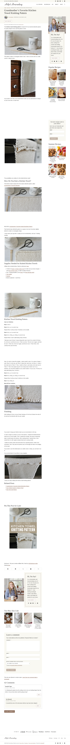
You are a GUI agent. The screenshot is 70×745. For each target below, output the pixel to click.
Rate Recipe (8, 21)
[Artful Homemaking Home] (13, 4)
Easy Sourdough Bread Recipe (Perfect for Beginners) (52, 83)
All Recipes (39, 4)
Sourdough (47, 4)
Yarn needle (9, 274)
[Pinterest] (64, 1)
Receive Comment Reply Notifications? (14, 661)
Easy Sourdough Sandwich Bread (61, 100)
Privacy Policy (21, 743)
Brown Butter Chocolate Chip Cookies (61, 177)
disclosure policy (21, 24)
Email (7, 657)
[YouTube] (58, 1)
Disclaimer (26, 743)
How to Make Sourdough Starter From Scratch (61, 83)
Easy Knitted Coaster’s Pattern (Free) (14, 487)
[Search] (64, 4)
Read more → (31, 600)
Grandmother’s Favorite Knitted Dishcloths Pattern (17, 486)
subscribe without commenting (16, 665)
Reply (39, 694)
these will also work (29, 272)
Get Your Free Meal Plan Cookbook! (11, 1)
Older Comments (9, 711)
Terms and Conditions (32, 743)
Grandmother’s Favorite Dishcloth (12, 185)
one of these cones (13, 270)
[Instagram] (55, 1)
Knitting (8, 7)
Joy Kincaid (11, 17)
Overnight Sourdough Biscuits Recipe (53, 100)
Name (7, 653)
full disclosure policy (33, 563)
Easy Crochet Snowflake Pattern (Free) (8, 626)
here (28, 266)
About (56, 4)
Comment (8, 640)
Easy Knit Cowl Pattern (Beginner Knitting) (28, 626)
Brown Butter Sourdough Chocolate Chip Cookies (53, 160)
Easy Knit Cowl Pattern (11, 489)
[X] (62, 1)
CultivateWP (42, 743)
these (21, 272)
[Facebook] (60, 1)
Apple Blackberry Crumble (52, 177)
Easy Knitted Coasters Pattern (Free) (18, 626)
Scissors (8, 276)
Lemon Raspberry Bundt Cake (61, 159)
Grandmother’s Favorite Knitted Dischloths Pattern (20, 226)
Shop (61, 4)
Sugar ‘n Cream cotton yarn (18, 268)
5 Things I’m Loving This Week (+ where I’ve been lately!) (38, 626)
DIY (52, 4)
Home (5, 7)
